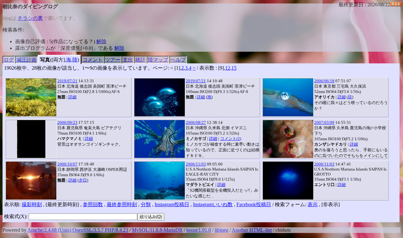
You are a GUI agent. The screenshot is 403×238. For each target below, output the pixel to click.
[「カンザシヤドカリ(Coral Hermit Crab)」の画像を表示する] (288, 139)
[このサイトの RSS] (395, 4)
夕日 (83, 180)
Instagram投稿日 (172, 204)
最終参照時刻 (122, 204)
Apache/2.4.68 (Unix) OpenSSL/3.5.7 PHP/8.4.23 (77, 230)
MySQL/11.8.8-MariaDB (157, 230)
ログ (9, 59)
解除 (101, 41)
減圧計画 (26, 59)
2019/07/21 (67, 80)
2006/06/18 (324, 80)
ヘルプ (178, 59)
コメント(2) (230, 138)
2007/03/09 (324, 122)
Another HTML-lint (252, 230)
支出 (128, 59)
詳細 (72, 97)
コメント (92, 59)
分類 (146, 204)
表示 (313, 204)
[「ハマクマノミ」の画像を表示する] (31, 139)
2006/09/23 (67, 122)
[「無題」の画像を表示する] (31, 97)
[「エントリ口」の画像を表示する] (288, 181)
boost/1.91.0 (198, 230)
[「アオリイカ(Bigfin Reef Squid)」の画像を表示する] (288, 97)
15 (233, 68)
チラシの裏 (30, 18)
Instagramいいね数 (213, 204)
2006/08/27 (196, 122)
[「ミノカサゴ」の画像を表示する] (159, 139)
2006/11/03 (196, 164)
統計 (140, 59)
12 (227, 68)
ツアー (112, 59)
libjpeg (221, 230)
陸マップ (158, 59)
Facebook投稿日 (253, 204)
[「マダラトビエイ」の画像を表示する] (159, 181)
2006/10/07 (67, 164)
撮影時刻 (32, 204)
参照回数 (93, 204)
